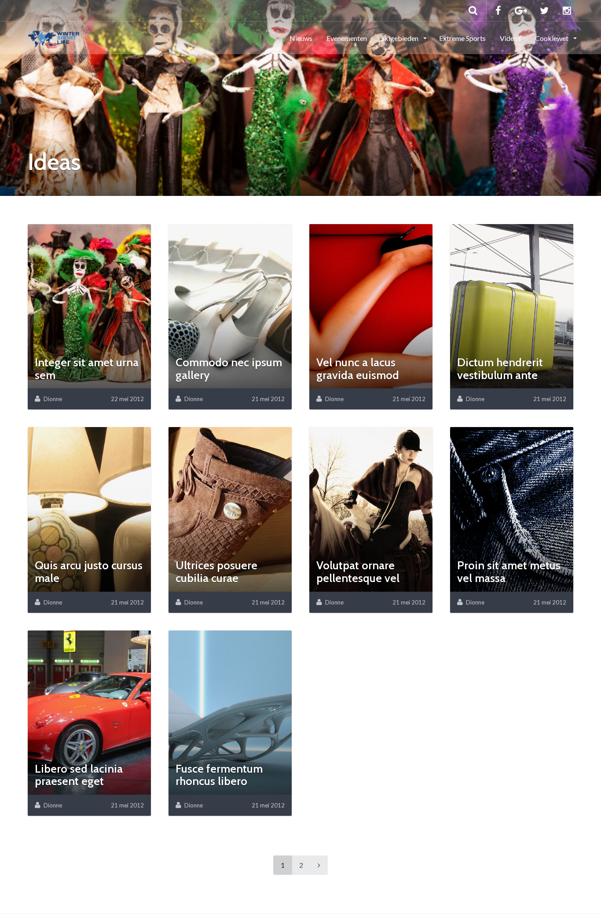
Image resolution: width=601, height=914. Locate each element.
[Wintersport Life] (54, 37)
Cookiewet (552, 38)
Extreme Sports (462, 38)
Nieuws (301, 38)
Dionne (53, 398)
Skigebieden (400, 38)
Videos (510, 38)
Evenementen (346, 38)
